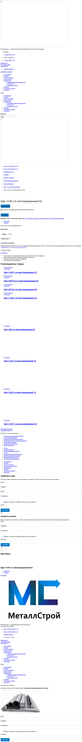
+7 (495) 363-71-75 (6, 247)
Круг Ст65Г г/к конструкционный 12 (20, 272)
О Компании (7, 74)
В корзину (4, 215)
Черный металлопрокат (57, 218)
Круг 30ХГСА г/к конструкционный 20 (21, 281)
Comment (3, 734)
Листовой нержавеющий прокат (13, 436)
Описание (7, 221)
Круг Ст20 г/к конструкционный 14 (20, 392)
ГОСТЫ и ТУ (10, 84)
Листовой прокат (9, 445)
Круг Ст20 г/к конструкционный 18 (20, 361)
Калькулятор (8, 79)
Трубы (6, 448)
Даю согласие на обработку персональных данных (20, 502)
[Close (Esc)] (1, 549)
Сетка (5, 453)
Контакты (7, 90)
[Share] (3, 549)
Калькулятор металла (10, 466)
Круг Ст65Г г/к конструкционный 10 (20, 298)
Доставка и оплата (9, 88)
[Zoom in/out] (6, 549)
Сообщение (4, 496)
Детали (6, 223)
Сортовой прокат (44, 218)
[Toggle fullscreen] (4, 549)
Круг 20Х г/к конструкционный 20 (19, 329)
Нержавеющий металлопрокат (16, 82)
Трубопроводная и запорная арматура (15, 441)
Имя (2, 482)
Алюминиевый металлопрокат (13, 454)
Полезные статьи (12, 85)
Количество (30, 209)
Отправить (5, 510)
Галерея (6, 87)
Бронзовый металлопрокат (12, 456)
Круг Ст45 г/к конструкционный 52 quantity (13, 209)
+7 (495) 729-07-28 (20, 247)
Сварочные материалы (11, 444)
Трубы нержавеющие (10, 437)
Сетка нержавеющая (10, 442)
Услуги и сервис (8, 78)
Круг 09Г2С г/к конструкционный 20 (20, 289)
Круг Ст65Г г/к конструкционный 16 (20, 424)
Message (3, 539)
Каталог (6, 76)
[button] (6, 72)
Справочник (7, 81)
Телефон (3, 487)
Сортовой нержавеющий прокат (13, 439)
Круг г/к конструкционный (30, 218)
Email (3, 491)
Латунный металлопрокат (11, 459)
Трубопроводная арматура (12, 451)
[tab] (42, 221)
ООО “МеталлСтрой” (6, 429)
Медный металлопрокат (11, 457)
